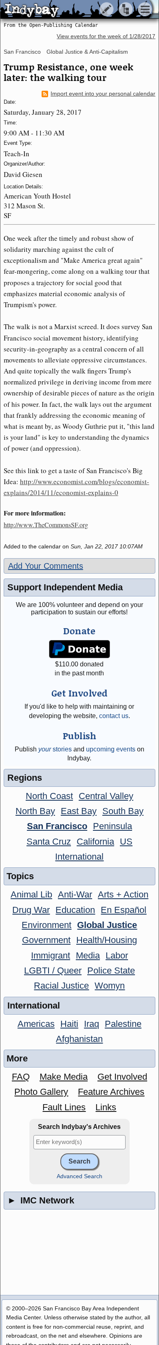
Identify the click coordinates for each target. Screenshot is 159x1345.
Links (105, 1107)
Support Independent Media (65, 587)
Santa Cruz (48, 841)
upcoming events (110, 749)
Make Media (64, 1077)
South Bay (123, 811)
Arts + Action (123, 894)
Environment (46, 925)
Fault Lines (64, 1107)
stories (55, 749)
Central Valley (106, 796)
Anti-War (75, 894)
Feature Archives (111, 1092)
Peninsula (112, 826)
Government (46, 940)
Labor (117, 955)
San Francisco (22, 51)
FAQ (21, 1077)
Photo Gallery (41, 1092)
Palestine (123, 1024)
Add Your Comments (45, 565)
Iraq (91, 1024)
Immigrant (50, 955)
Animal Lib (31, 894)
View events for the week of (106, 36)
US (126, 841)
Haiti (69, 1024)
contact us (113, 715)
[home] (76, 10)
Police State (111, 970)
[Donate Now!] (79, 649)
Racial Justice (61, 985)
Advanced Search (79, 1176)
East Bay (79, 811)
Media (88, 955)
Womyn (110, 985)
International (79, 857)
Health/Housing (106, 940)
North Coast (49, 796)
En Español (123, 910)
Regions (24, 778)
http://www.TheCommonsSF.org (46, 524)
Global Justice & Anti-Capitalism (87, 51)
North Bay (35, 811)
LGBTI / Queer (53, 970)
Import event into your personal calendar (103, 94)
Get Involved (122, 1077)
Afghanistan (79, 1039)
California (95, 841)
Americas (36, 1024)
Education (75, 910)
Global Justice (107, 925)
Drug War (31, 910)
